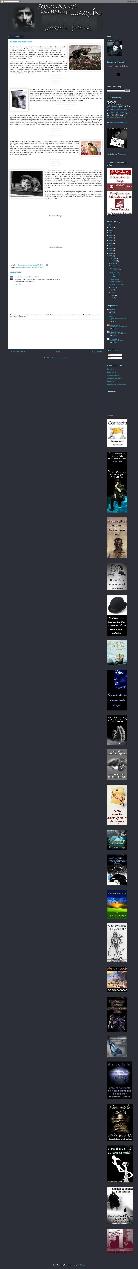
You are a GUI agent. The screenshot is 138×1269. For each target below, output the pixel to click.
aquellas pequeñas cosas (23, 267)
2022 (110, 230)
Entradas (112, 355)
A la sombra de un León (117, 284)
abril (112, 298)
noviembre (114, 261)
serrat (41, 267)
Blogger (82, 1265)
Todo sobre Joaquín (113, 375)
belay (111, 316)
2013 (110, 245)
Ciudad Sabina (111, 372)
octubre (113, 263)
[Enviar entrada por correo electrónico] (46, 265)
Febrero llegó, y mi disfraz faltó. (117, 333)
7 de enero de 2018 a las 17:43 (29, 277)
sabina (37, 267)
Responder (17, 284)
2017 (110, 243)
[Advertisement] (55, 334)
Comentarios (113, 358)
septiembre (114, 266)
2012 (110, 248)
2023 (110, 227)
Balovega (112, 309)
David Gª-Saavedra (112, 106)
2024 (110, 225)
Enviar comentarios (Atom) (60, 358)
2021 (110, 233)
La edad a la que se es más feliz (118, 326)
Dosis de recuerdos (115, 325)
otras (33, 267)
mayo (112, 295)
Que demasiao (114, 279)
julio (112, 290)
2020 (110, 235)
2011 (110, 251)
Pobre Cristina (114, 272)
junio (112, 292)
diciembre (114, 258)
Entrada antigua (96, 351)
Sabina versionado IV (116, 281)
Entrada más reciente (17, 351)
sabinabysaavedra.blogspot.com (116, 112)
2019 (110, 238)
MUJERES (112, 311)
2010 (110, 253)
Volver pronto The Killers (116, 340)
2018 (110, 240)
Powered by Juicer (112, 66)
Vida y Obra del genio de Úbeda (116, 384)
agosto (113, 287)
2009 (110, 256)
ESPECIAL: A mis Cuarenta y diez (115, 269)
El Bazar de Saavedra (116, 332)
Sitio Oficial (110, 381)
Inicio (58, 351)
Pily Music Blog (114, 339)
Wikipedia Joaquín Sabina (114, 378)
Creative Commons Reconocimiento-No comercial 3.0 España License (118, 108)
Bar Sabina (110, 369)
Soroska (17, 277)
